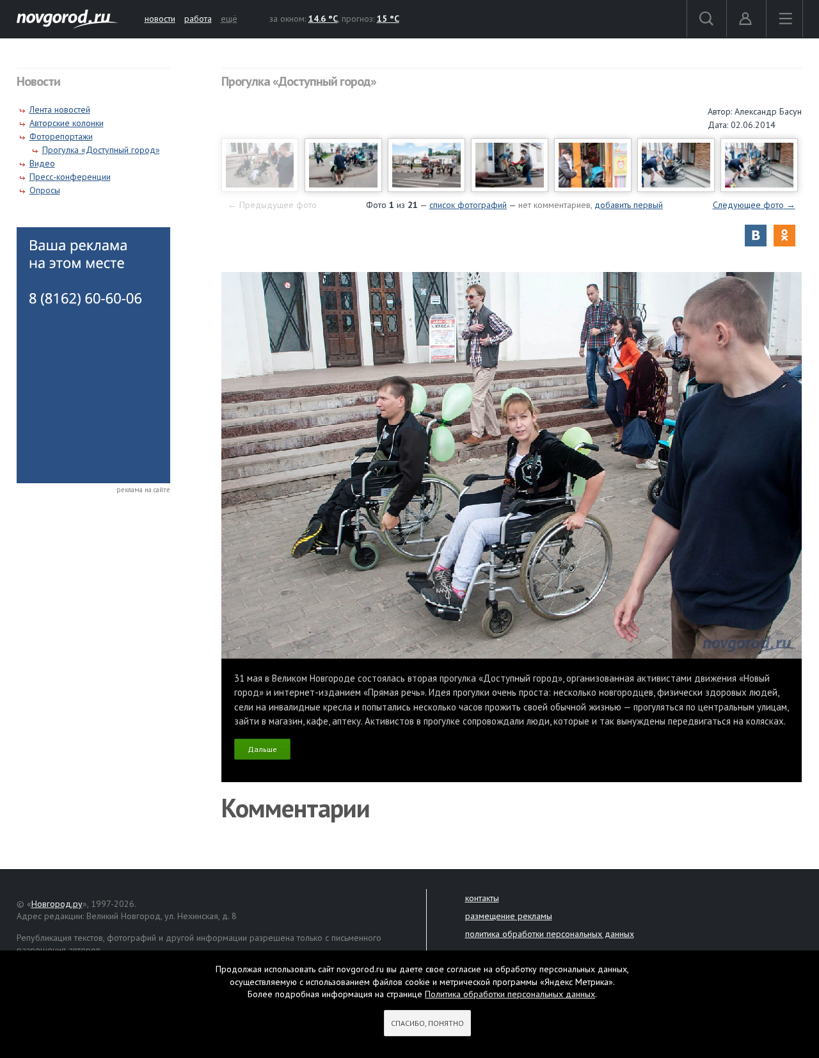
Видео (42, 163)
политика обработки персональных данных (549, 934)
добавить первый (628, 205)
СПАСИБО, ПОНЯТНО (427, 1023)
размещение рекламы (508, 916)
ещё (229, 18)
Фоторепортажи (61, 136)
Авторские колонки (66, 123)
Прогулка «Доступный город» (101, 150)
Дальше (262, 749)
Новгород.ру (57, 904)
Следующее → (754, 205)
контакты (482, 898)
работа (198, 18)
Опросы (44, 190)
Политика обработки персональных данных (510, 994)
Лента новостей (59, 109)
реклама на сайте (143, 489)
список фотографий (468, 205)
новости (160, 18)
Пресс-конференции (70, 176)
